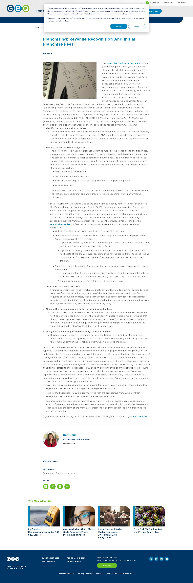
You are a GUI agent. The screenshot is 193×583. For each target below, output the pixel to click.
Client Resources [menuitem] (50, 558)
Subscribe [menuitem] (154, 2)
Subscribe (107, 565)
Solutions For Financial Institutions (120, 574)
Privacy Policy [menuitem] (74, 561)
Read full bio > (70, 443)
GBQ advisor (140, 416)
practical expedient (60, 224)
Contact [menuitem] (182, 2)
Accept (118, 26)
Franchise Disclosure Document (124, 63)
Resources (99, 574)
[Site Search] (140, 3)
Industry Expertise (85, 574)
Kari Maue (47, 53)
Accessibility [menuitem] (48, 561)
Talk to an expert (151, 11)
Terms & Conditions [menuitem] (77, 558)
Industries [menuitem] (42, 11)
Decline (137, 26)
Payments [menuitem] (168, 2)
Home (37, 28)
